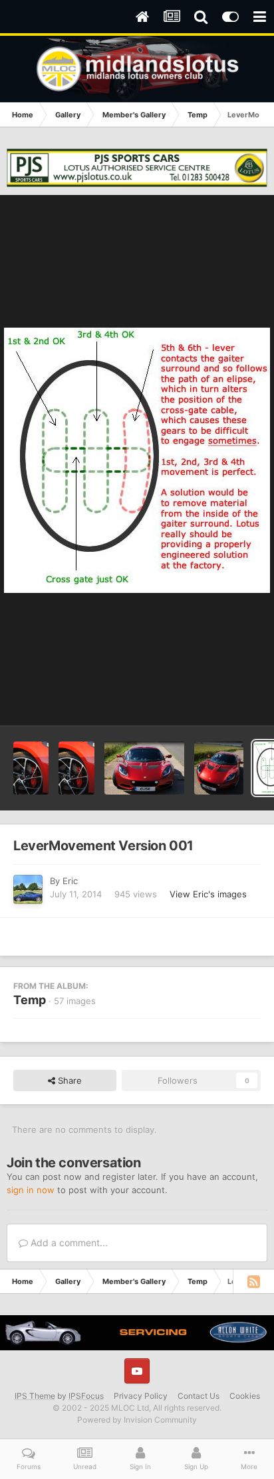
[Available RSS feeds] (253, 1281)
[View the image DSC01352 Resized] (31, 768)
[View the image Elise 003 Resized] (218, 768)
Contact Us (198, 1396)
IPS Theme (35, 1396)
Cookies (244, 1396)
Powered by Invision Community (137, 1420)
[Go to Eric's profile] (28, 889)
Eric (70, 880)
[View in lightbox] (137, 460)
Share (68, 1080)
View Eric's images (208, 894)
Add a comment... (68, 1242)
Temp (29, 1000)
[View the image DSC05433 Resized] (144, 768)
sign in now (31, 1190)
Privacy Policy (141, 1396)
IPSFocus (86, 1396)
